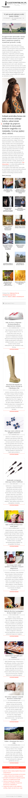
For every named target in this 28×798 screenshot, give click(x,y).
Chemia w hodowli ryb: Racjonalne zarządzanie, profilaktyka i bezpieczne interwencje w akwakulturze (12, 782)
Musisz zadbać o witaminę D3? (16, 296)
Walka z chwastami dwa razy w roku (14, 742)
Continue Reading (14, 349)
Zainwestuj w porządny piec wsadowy (14, 656)
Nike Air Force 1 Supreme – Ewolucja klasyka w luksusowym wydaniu (14, 324)
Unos (12, 796)
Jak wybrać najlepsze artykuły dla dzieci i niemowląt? (14, 697)
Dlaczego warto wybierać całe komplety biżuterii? (14, 431)
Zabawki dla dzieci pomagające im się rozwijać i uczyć (14, 612)
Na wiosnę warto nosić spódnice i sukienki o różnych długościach (14, 566)
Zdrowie (14, 19)
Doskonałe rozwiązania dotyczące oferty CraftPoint (14, 481)
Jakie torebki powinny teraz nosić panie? (14, 525)
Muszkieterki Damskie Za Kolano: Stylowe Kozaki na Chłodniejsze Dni (14, 386)
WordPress (20, 796)
